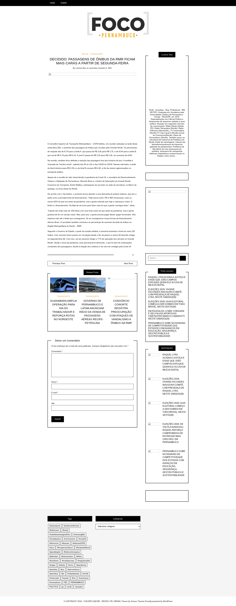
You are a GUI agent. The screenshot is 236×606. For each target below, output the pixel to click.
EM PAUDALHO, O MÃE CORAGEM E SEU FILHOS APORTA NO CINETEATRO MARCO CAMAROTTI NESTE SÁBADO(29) (166, 315)
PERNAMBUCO (77, 582)
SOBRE (64, 3)
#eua (51, 547)
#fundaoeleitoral (83, 547)
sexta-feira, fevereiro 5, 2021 (100, 68)
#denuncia (53, 543)
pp (62, 587)
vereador (79, 587)
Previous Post (58, 263)
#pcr (62, 569)
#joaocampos (67, 556)
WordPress (167, 601)
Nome (54, 382)
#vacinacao (84, 578)
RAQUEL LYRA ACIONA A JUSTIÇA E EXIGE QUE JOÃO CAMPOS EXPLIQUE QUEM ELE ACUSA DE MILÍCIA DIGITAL (167, 281)
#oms (70, 565)
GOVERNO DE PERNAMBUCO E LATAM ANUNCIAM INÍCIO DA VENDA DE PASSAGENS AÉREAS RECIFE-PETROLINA (92, 311)
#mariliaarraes (68, 561)
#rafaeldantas (73, 574)
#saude (65, 578)
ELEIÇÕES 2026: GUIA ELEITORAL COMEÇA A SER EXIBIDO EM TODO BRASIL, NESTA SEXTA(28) (166, 304)
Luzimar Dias (81, 68)
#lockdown (54, 561)
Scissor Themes (138, 601)
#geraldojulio (55, 552)
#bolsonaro (54, 530)
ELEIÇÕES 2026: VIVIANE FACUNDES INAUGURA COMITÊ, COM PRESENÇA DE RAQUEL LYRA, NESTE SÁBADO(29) (165, 293)
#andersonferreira (71, 526)
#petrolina (53, 574)
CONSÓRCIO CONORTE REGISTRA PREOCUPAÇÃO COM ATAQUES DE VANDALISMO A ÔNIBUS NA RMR (121, 311)
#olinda (62, 565)
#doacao (65, 543)
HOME (52, 3)
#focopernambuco (65, 547)
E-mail (54, 392)
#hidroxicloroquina (72, 552)
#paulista (53, 569)
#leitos (79, 556)
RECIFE (85, 54)
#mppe (52, 565)
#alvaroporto (54, 526)
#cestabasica (55, 539)
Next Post (128, 263)
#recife (85, 574)
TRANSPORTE (97, 54)
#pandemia (81, 565)
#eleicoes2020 (79, 543)
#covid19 (82, 539)
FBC (65, 582)
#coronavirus (69, 539)
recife (69, 587)
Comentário (57, 351)
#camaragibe (79, 534)
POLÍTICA (53, 587)
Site (53, 403)
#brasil (65, 530)
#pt (62, 574)
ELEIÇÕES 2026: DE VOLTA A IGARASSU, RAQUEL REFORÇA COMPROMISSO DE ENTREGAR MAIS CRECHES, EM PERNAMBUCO (173, 433)
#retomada (54, 578)
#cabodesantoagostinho (59, 534)
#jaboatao (53, 556)
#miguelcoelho (84, 561)
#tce (74, 578)
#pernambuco (74, 569)
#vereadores (54, 582)
